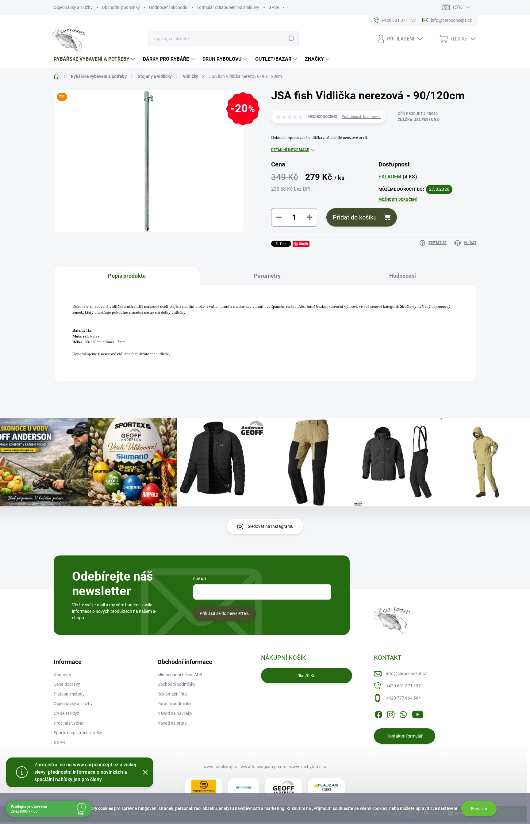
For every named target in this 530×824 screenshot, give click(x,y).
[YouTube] (417, 713)
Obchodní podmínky (121, 7)
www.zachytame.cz (308, 766)
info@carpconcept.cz (406, 673)
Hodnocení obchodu (168, 7)
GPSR (273, 7)
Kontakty (62, 674)
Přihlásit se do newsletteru (225, 613)
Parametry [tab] (267, 276)
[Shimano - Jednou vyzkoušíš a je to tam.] (243, 787)
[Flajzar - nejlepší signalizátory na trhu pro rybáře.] (326, 787)
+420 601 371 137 (403, 685)
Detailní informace (290, 150)
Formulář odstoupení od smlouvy (228, 7)
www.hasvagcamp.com (263, 766)
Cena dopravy (67, 684)
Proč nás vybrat (69, 723)
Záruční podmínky (174, 703)
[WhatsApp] (403, 713)
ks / (306, 675)
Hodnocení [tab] (402, 276)
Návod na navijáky (174, 713)
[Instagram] (390, 713)
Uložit (303, 243)
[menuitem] (95, 59)
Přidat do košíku (355, 217)
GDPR (59, 742)
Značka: (419, 120)
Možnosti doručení (397, 199)
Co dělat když (66, 713)
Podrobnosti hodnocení (361, 117)
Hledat (291, 38)
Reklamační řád (172, 694)
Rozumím (479, 809)
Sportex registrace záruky (78, 732)
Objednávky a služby (73, 7)
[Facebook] (378, 713)
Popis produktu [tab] (127, 276)
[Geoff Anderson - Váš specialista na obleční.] (283, 787)
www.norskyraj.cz (220, 766)
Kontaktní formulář (404, 736)
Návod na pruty (172, 723)
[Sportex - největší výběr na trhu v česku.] (203, 787)
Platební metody (69, 694)
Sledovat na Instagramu (271, 526)
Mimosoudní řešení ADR (179, 674)
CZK (457, 7)
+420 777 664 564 (403, 698)
